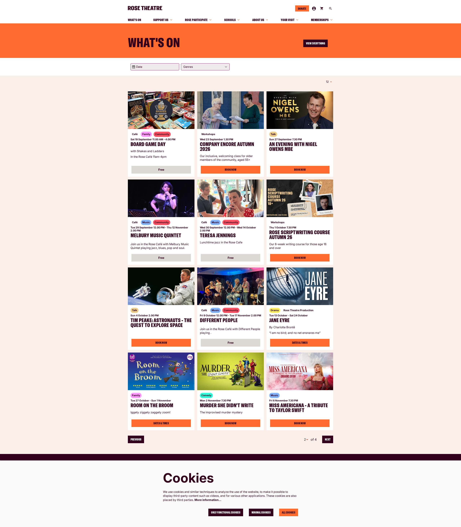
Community (162, 134)
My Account (314, 8)
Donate (302, 8)
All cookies (288, 512)
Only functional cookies (225, 512)
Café (135, 134)
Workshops (208, 134)
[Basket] (322, 8)
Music (146, 222)
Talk (273, 134)
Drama (275, 310)
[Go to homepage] (146, 8)
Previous (136, 439)
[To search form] (330, 8)
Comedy (206, 395)
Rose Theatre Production (298, 310)
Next (327, 439)
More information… (207, 500)
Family (146, 134)
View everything (315, 43)
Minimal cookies (261, 512)
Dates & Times (300, 342)
